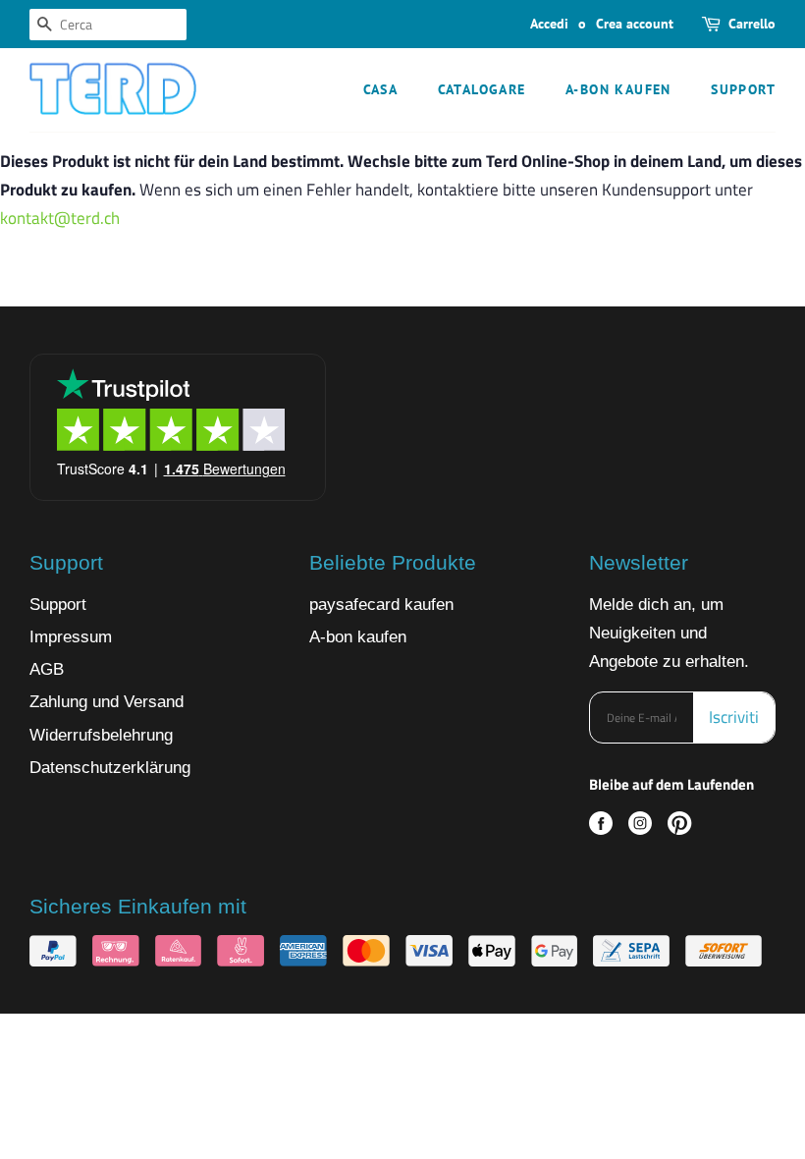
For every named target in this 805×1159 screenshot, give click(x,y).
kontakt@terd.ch (60, 218)
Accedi (549, 23)
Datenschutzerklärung (109, 767)
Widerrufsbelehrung (101, 735)
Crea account (634, 23)
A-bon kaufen (618, 89)
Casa (381, 89)
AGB (46, 669)
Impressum (70, 637)
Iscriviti (734, 717)
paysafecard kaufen (381, 604)
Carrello (752, 23)
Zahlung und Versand (106, 701)
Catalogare (482, 89)
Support (743, 89)
